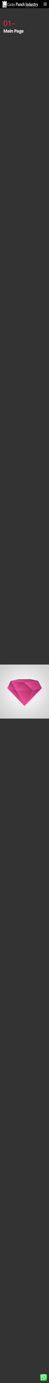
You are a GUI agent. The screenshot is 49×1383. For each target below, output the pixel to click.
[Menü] (45, 4)
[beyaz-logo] (20, 4)
